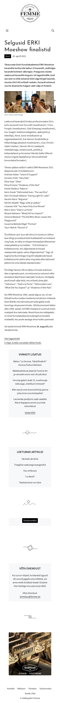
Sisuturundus (45, 688)
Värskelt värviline (30, 459)
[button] (53, 31)
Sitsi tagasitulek (12, 338)
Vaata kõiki (30, 412)
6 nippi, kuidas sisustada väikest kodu (22, 342)
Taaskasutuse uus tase (30, 482)
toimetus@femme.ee (30, 596)
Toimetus (32, 688)
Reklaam (21, 688)
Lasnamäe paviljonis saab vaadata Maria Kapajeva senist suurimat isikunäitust (30, 403)
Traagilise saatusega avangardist (30, 464)
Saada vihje (30, 693)
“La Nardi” (30, 476)
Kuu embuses (30, 470)
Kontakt (10, 688)
